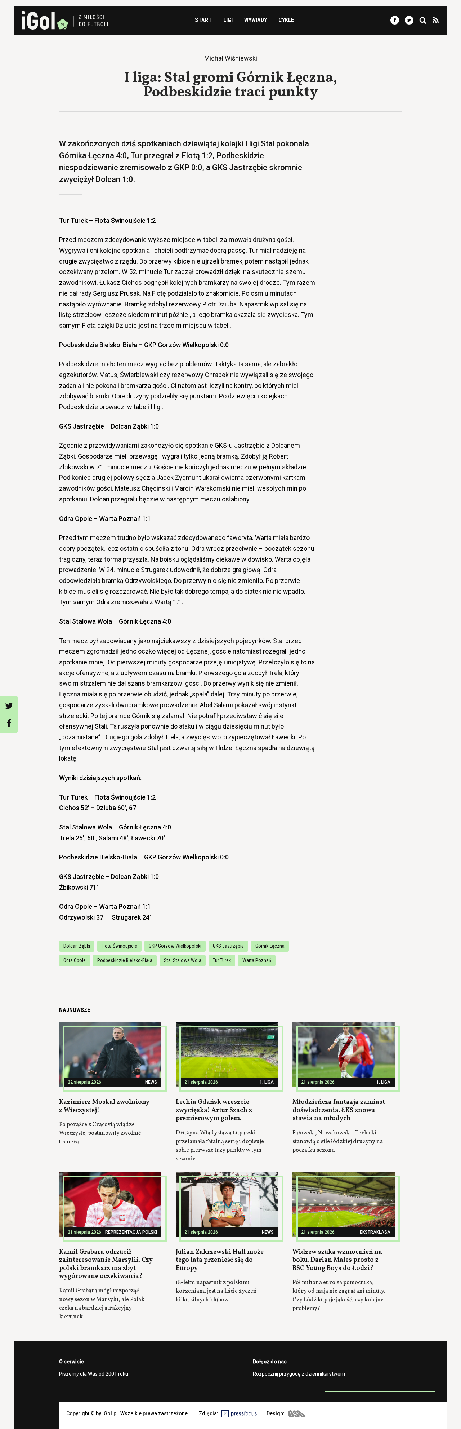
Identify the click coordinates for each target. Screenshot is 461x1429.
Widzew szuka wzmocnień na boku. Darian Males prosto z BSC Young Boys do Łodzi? (337, 1260)
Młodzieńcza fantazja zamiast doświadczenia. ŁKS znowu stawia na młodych (338, 1110)
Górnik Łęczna (270, 946)
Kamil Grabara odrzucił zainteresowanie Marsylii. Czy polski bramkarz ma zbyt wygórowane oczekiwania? (106, 1264)
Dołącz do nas (270, 1361)
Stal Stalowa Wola (182, 960)
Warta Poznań (256, 960)
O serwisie (71, 1361)
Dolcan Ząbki (76, 946)
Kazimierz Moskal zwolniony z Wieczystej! (104, 1106)
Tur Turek (222, 960)
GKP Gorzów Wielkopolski (175, 946)
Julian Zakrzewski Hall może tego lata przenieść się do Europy (220, 1260)
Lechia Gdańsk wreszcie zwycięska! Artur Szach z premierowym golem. (214, 1110)
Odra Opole (74, 960)
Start (203, 20)
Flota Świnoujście (119, 946)
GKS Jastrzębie (228, 946)
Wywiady (255, 20)
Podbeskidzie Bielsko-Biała (124, 960)
